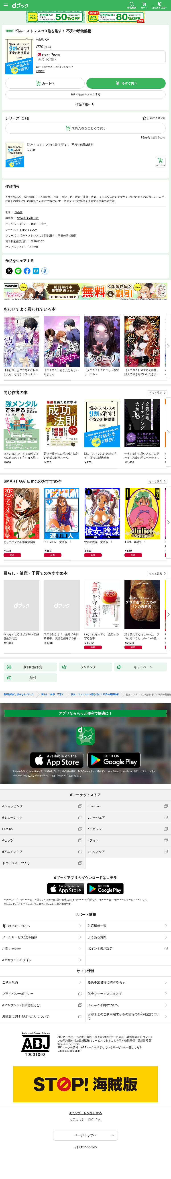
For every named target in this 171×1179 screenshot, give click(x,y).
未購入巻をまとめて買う (89, 128)
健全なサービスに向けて (105, 993)
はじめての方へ (19, 926)
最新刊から (159, 137)
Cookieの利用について (103, 1005)
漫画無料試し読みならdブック (19, 694)
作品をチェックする (88, 94)
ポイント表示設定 (100, 948)
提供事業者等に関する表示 (106, 982)
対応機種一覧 (97, 926)
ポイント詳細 (46, 59)
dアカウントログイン (17, 960)
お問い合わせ (11, 948)
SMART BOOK (28, 229)
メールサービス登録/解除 (19, 937)
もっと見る (155, 392)
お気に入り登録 (156, 118)
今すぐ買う (129, 83)
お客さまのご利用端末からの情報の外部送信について (123, 1016)
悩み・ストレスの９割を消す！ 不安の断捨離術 (60, 144)
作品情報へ (83, 104)
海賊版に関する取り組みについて (25, 1016)
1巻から (145, 137)
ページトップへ (85, 1135)
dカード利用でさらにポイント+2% (53, 67)
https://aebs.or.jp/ (70, 1050)
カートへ (48, 83)
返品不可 (40, 71)
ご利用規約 (10, 982)
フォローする (47, 39)
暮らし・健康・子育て (33, 224)
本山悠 (40, 39)
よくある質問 (97, 937)
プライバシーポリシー (17, 993)
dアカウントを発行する (85, 1113)
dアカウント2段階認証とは (21, 1005)
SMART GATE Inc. (28, 218)
